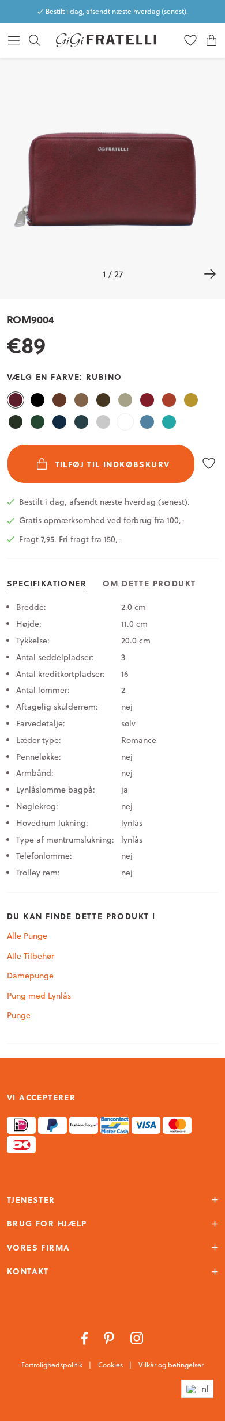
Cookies (111, 1365)
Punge (19, 1015)
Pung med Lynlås (39, 995)
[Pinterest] (110, 1337)
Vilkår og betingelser (171, 1365)
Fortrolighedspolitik (52, 1365)
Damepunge (30, 975)
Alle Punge (27, 936)
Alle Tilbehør (30, 956)
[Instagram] (137, 1337)
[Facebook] (85, 1337)
